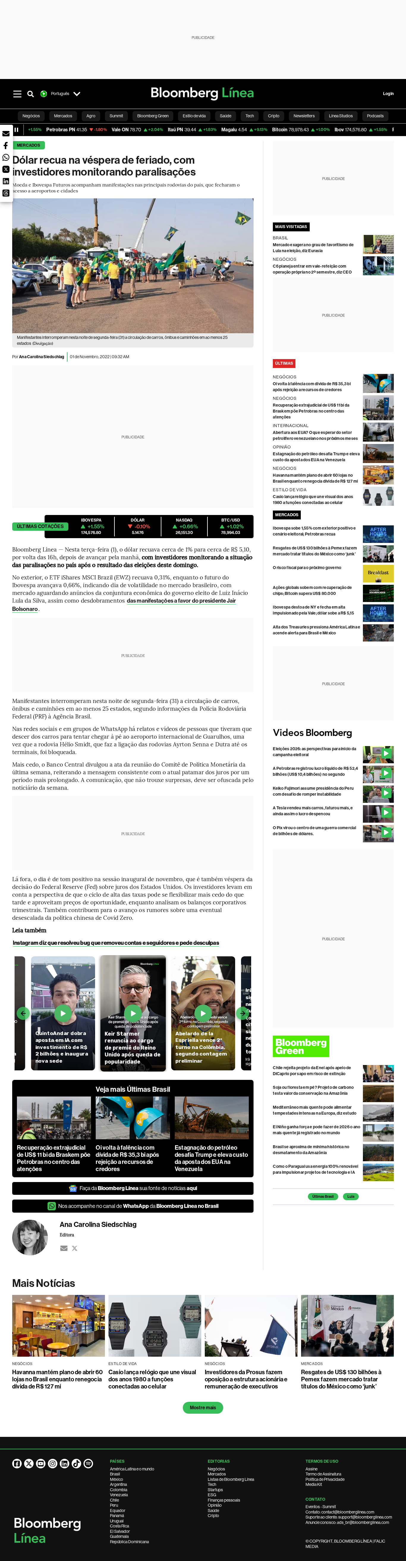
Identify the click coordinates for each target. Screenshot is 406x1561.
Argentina (118, 1484)
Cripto (213, 1515)
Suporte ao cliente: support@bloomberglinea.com (349, 1517)
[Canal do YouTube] (40, 1463)
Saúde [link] (225, 115)
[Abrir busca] (30, 94)
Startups (215, 1489)
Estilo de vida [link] (194, 115)
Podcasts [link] (375, 115)
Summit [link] (116, 115)
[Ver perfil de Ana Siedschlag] (36, 1237)
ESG (212, 1494)
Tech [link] (250, 115)
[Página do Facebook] (17, 1463)
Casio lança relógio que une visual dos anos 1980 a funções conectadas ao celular (152, 1379)
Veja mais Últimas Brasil (133, 1089)
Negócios (216, 1469)
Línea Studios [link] (341, 115)
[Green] (333, 1046)
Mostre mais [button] (203, 1407)
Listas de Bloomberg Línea (231, 1479)
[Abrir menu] (17, 94)
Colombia (118, 1489)
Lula (350, 1197)
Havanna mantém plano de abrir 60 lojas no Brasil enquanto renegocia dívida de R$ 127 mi (57, 1379)
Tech (212, 1484)
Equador (117, 1510)
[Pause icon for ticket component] (16, 129)
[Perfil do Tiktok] (76, 1463)
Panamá (117, 1515)
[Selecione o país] (77, 94)
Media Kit (314, 1484)
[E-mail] (64, 1248)
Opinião (215, 1505)
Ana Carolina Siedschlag (41, 356)
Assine (311, 1469)
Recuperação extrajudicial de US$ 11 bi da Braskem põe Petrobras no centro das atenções (53, 1158)
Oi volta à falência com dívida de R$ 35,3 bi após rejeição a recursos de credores (127, 1158)
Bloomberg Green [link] (153, 115)
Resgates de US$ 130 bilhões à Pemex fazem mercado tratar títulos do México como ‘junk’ (341, 1379)
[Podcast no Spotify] (88, 1463)
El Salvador (120, 1531)
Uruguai (117, 1521)
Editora (67, 1235)
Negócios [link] (31, 115)
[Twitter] (74, 1248)
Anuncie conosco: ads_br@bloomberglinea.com (347, 1522)
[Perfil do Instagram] (52, 1463)
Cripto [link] (273, 115)
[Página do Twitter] (29, 1463)
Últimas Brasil (323, 1197)
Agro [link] (90, 115)
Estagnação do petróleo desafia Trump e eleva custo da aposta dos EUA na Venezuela (211, 1158)
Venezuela (119, 1494)
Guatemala (119, 1536)
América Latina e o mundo (132, 1469)
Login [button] (388, 93)
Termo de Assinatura (323, 1474)
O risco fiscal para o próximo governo (307, 567)
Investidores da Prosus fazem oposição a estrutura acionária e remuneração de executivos (246, 1379)
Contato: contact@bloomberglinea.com (340, 1512)
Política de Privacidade (325, 1479)
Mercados (28, 145)
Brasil (115, 1474)
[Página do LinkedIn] (64, 1463)
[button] (6, 133)
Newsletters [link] (304, 115)
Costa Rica (119, 1526)
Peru (114, 1505)
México (116, 1479)
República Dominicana (129, 1541)
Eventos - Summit (321, 1506)
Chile (114, 1500)
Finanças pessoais (224, 1500)
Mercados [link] (63, 115)
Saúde (213, 1510)
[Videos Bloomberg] (333, 733)
